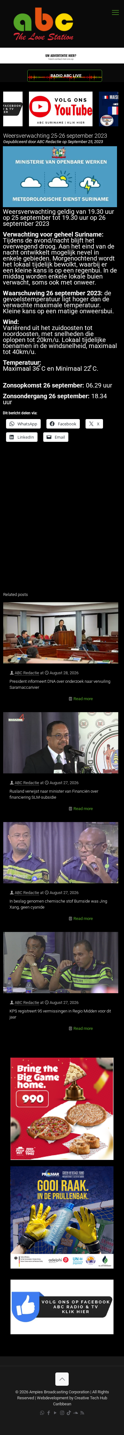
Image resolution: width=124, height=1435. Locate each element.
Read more (83, 698)
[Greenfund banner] (62, 1267)
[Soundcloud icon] (75, 1413)
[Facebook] (62, 1332)
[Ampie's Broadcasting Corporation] (49, 24)
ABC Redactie (27, 672)
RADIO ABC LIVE (66, 75)
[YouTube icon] (55, 1413)
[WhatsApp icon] (42, 1413)
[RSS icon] (82, 1413)
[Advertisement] (62, 521)
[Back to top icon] (62, 1379)
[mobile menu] (115, 12)
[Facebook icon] (48, 1413)
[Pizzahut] (62, 1158)
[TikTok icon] (68, 1413)
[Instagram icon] (62, 1413)
